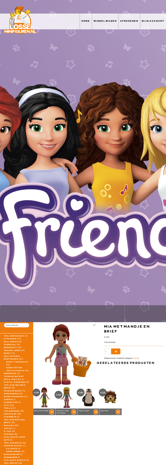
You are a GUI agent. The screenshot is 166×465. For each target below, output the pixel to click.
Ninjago (9, 426)
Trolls (8, 408)
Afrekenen (129, 21)
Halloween (11, 342)
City (6, 405)
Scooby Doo (11, 403)
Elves (7, 431)
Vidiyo (8, 429)
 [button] (52, 412)
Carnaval (10, 345)
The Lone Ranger (14, 336)
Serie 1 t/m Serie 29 (17, 362)
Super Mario (11, 394)
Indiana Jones (12, 351)
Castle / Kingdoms (15, 382)
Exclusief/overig (15, 460)
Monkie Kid (10, 374)
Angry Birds (13, 452)
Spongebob (10, 458)
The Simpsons (12, 411)
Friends (9, 434)
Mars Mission (12, 455)
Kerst (7, 353)
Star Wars (10, 339)
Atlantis (11, 449)
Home (86, 21)
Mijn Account (153, 21)
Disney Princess (14, 397)
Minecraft (10, 348)
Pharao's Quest (13, 391)
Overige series (13, 446)
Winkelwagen (105, 21)
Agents (8, 400)
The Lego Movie (13, 443)
